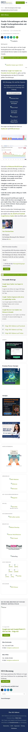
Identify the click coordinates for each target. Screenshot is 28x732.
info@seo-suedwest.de (13, 648)
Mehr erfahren (5, 681)
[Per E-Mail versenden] (17, 37)
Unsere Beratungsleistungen (14, 93)
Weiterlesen (6, 635)
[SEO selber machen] (14, 517)
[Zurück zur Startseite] (6, 2)
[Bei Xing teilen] (11, 37)
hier (10, 239)
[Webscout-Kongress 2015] (14, 484)
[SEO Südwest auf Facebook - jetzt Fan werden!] (11, 566)
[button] (26, 2)
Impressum (17, 725)
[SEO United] (14, 538)
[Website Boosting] (14, 527)
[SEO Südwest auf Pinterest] (11, 571)
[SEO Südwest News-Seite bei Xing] (13, 575)
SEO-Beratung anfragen (20, 2)
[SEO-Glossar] (14, 587)
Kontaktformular (14, 722)
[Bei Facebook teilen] (5, 37)
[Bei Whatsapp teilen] (14, 37)
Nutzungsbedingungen (19, 263)
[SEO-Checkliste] (14, 350)
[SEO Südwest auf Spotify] (16, 566)
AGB (11, 725)
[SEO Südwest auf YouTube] (19, 575)
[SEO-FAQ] (14, 506)
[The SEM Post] (14, 547)
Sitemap (23, 725)
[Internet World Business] (14, 534)
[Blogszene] (14, 497)
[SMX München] (14, 479)
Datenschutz (6, 725)
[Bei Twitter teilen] (2, 37)
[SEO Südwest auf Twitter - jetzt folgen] (7, 575)
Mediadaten (14, 728)
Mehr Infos (18, 718)
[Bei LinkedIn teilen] (8, 37)
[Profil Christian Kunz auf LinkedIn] (16, 571)
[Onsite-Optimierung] (14, 457)
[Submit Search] (24, 693)
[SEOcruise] (14, 488)
